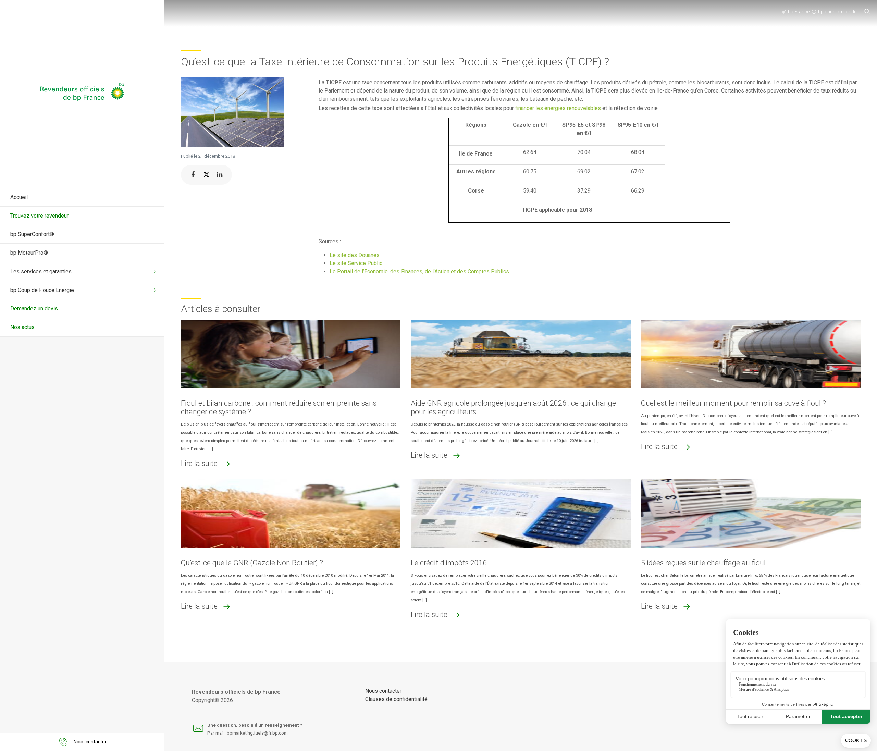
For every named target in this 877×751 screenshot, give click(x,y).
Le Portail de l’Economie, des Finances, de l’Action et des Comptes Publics (419, 271)
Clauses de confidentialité (396, 699)
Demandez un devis (34, 308)
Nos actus (22, 327)
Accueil (19, 197)
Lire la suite (199, 463)
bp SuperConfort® (32, 234)
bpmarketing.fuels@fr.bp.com (257, 733)
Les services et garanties (41, 271)
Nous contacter (383, 691)
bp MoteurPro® (29, 252)
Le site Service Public (356, 263)
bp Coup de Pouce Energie (42, 290)
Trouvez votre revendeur (39, 215)
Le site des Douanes (355, 255)
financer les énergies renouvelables (558, 108)
